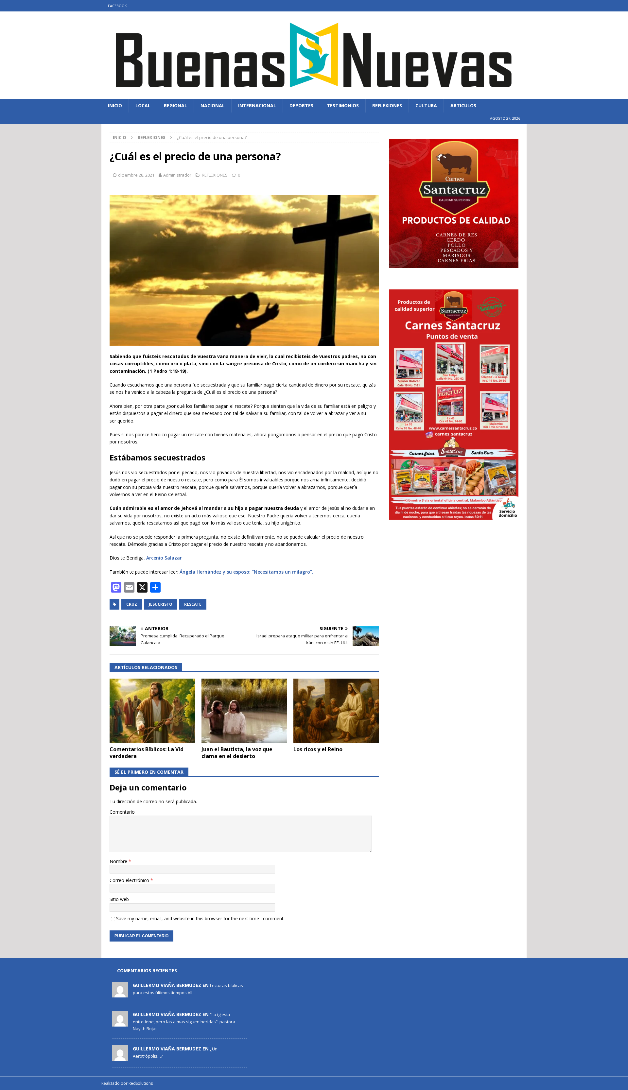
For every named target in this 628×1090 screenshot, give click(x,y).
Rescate (192, 604)
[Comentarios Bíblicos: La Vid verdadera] (152, 711)
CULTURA (426, 105)
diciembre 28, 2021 (136, 175)
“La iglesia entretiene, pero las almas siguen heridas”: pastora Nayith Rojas (184, 1021)
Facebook (117, 5)
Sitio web (119, 899)
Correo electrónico (130, 880)
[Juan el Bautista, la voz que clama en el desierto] (244, 711)
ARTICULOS (463, 105)
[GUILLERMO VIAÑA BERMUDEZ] (120, 994)
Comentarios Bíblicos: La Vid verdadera (146, 753)
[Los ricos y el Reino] (336, 711)
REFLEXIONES (387, 105)
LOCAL (142, 105)
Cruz (131, 604)
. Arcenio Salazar (163, 558)
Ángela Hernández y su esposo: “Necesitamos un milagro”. (246, 572)
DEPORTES (301, 105)
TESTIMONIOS (343, 105)
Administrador (177, 175)
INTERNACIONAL (257, 105)
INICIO (115, 105)
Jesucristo (160, 604)
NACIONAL (213, 105)
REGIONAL (175, 105)
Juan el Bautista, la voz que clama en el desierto (236, 753)
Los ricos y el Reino (317, 749)
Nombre (119, 861)
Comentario (122, 812)
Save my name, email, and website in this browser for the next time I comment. (200, 918)
